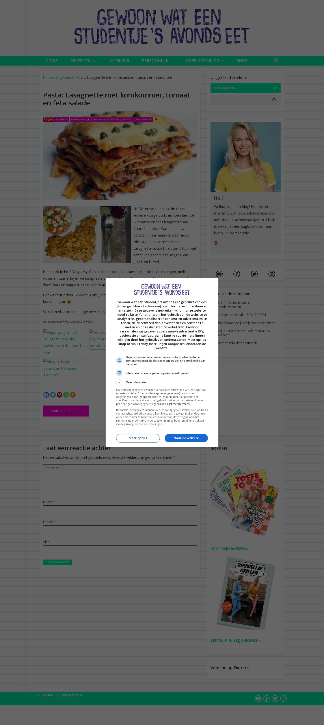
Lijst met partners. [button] (178, 404)
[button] (162, 382)
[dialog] (162, 362)
